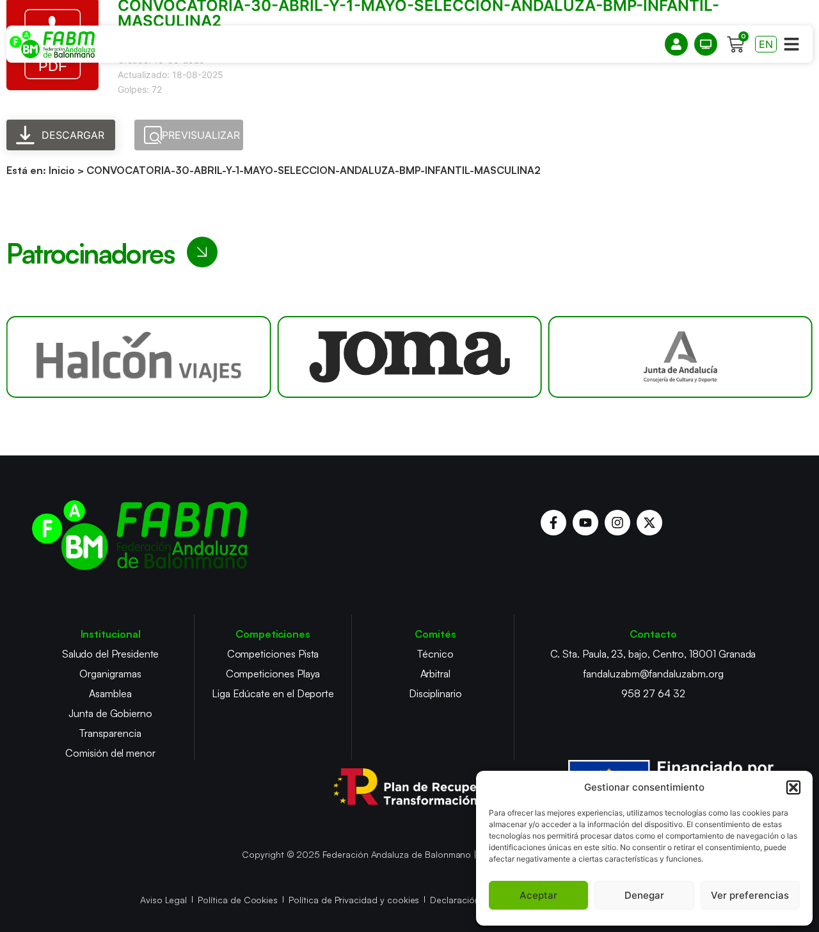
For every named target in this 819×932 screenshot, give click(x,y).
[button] (793, 787)
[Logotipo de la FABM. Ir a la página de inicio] (52, 44)
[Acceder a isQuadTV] (705, 44)
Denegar (644, 895)
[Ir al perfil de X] (649, 522)
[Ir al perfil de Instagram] (617, 522)
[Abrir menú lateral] (791, 44)
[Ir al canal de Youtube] (585, 522)
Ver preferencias (750, 895)
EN (766, 44)
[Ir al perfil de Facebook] (553, 522)
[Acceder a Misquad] (676, 44)
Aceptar (538, 895)
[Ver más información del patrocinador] (138, 357)
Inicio (62, 170)
